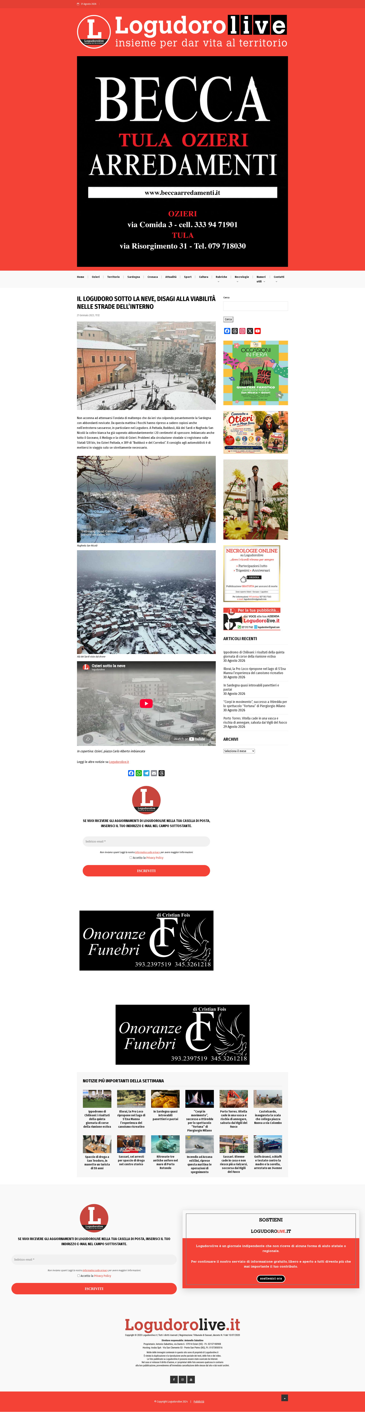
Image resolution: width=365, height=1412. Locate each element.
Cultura (203, 277)
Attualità (170, 277)
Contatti (279, 277)
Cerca (226, 297)
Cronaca (153, 277)
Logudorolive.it (119, 762)
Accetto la (147, 858)
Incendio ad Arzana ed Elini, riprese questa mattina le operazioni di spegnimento (199, 1164)
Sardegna (133, 277)
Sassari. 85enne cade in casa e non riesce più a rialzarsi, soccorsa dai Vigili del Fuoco (234, 1164)
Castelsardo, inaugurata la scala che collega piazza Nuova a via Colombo (268, 1117)
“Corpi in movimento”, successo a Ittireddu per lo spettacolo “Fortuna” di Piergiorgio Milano (255, 704)
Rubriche (221, 277)
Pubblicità (199, 1401)
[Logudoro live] (182, 33)
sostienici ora (271, 1278)
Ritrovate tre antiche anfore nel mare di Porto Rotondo (165, 1162)
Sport (187, 277)
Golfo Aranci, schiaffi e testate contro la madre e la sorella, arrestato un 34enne (268, 1162)
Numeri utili (261, 279)
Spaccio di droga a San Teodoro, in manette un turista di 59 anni (97, 1162)
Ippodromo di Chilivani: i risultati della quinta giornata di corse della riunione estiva (253, 654)
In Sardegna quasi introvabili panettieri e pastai (251, 687)
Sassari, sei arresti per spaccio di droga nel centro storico (131, 1160)
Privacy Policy (154, 858)
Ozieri (96, 277)
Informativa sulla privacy (147, 852)
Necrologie (242, 277)
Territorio (113, 277)
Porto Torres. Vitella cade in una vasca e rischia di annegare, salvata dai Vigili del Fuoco (255, 720)
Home (80, 277)
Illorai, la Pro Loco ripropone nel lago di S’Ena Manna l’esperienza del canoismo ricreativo (254, 671)
